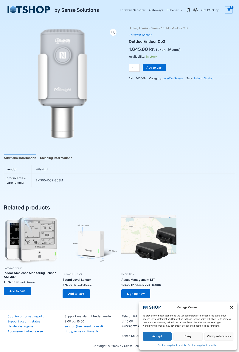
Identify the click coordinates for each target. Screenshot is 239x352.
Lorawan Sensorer (132, 10)
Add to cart (154, 67)
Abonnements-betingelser (25, 331)
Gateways (156, 10)
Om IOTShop (210, 10)
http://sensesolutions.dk (81, 331)
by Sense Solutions (76, 10)
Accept (157, 336)
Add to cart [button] (17, 291)
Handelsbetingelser (21, 326)
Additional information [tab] (20, 158)
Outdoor (209, 78)
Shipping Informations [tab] (56, 158)
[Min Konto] (187, 10)
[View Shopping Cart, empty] (228, 10)
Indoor (198, 78)
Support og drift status (23, 321)
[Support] (195, 10)
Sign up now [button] (136, 294)
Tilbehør (173, 10)
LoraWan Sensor (149, 28)
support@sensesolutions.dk (84, 326)
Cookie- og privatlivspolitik (172, 345)
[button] (231, 307)
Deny (188, 336)
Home (133, 28)
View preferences (219, 336)
